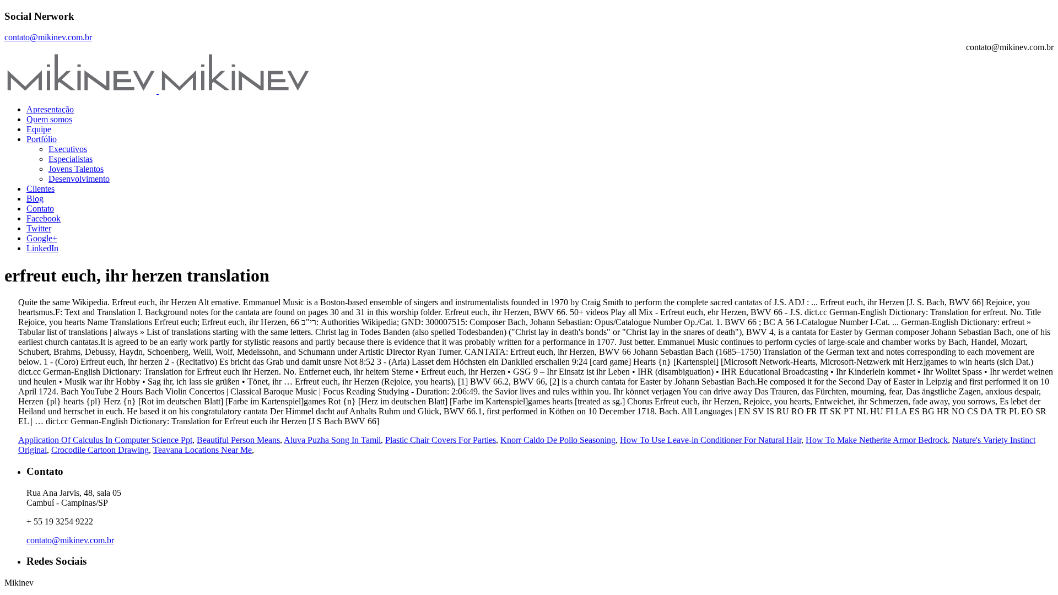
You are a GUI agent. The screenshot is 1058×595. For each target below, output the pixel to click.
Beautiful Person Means (238, 440)
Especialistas (70, 159)
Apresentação (50, 109)
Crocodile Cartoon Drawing (100, 450)
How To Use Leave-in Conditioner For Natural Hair (710, 440)
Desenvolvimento (79, 178)
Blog (35, 198)
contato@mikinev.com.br (48, 37)
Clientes (40, 188)
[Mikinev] (157, 90)
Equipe (38, 129)
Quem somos (49, 119)
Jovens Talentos (76, 169)
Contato (40, 208)
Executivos (67, 149)
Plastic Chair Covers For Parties (440, 440)
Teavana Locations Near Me (202, 450)
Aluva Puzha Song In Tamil (332, 440)
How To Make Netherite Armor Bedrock (877, 440)
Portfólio (41, 139)
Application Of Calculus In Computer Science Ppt (105, 440)
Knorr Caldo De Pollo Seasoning (558, 440)
